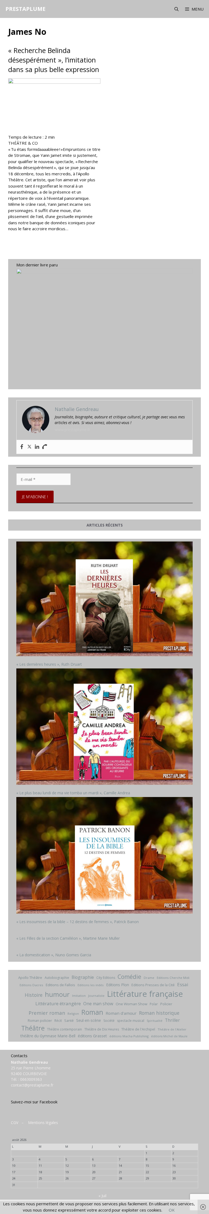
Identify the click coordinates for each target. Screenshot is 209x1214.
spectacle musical (130, 1020)
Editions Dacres (31, 985)
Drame (149, 978)
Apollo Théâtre (30, 977)
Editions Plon (117, 984)
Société (109, 1020)
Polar (154, 1004)
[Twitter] (29, 447)
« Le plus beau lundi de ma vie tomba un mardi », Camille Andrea (73, 792)
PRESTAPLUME (25, 9)
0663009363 (31, 1079)
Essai (182, 984)
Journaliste (96, 996)
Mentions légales (43, 1122)
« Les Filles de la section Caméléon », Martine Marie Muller (68, 938)
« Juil (102, 1195)
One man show (98, 1004)
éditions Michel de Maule (169, 1036)
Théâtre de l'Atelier (172, 1029)
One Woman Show (131, 1003)
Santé (69, 1020)
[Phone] (44, 447)
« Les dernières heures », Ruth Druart (49, 664)
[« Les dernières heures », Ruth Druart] (104, 599)
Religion (73, 1014)
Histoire (33, 995)
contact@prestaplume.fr (32, 1085)
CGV (14, 1122)
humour (57, 994)
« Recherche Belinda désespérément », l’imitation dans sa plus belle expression (53, 60)
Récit (58, 1020)
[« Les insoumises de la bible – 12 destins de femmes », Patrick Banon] (104, 856)
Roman (92, 1012)
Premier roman (47, 1012)
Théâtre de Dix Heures (101, 1029)
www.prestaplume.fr (72, 429)
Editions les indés (91, 985)
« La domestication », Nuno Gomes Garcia (53, 954)
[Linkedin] (37, 447)
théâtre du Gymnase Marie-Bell (47, 1035)
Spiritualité (154, 1021)
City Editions (105, 977)
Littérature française (145, 993)
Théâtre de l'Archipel (138, 1029)
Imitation (79, 996)
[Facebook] (21, 447)
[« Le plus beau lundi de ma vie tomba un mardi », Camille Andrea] (104, 727)
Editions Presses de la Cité (153, 984)
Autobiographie (57, 977)
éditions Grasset (92, 1035)
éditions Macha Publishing (129, 1036)
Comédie (129, 976)
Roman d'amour (121, 1013)
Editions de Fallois (60, 984)
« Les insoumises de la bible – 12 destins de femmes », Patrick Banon (77, 921)
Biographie (83, 977)
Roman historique (159, 1013)
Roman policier (40, 1020)
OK (172, 1210)
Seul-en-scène (88, 1020)
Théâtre (33, 1028)
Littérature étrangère (58, 1003)
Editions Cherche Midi (173, 978)
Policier (166, 1003)
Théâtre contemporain (64, 1029)
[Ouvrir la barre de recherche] (176, 9)
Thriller (172, 1020)
